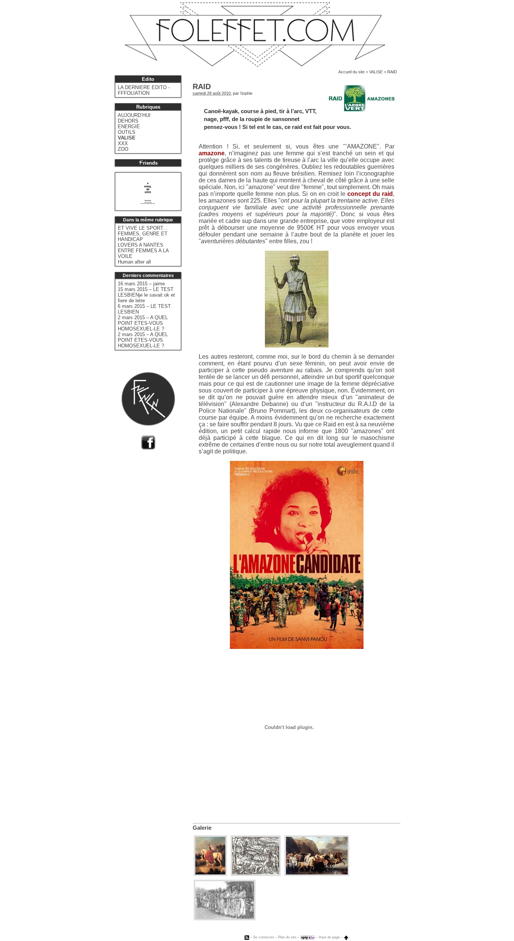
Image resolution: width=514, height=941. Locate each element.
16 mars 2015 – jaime (141, 283)
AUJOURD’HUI (134, 115)
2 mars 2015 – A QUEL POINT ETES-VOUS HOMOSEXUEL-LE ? (143, 323)
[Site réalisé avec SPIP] (308, 937)
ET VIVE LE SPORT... (142, 228)
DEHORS (128, 121)
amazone (212, 153)
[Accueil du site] (257, 34)
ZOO (123, 149)
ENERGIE (129, 126)
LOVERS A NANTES (140, 245)
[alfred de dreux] (210, 874)
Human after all (134, 262)
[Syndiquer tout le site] (247, 937)
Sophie (246, 93)
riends (150, 163)
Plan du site (287, 937)
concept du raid (370, 194)
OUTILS (126, 132)
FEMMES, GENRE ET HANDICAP (142, 236)
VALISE (376, 72)
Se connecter (263, 937)
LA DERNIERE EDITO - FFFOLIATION (144, 90)
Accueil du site (351, 72)
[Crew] (148, 427)
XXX (123, 143)
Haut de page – (331, 937)
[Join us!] (148, 448)
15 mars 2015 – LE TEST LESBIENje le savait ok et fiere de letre (146, 294)
